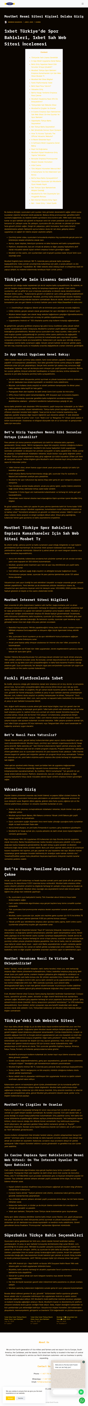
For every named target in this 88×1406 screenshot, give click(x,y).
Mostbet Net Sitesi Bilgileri (42, 79)
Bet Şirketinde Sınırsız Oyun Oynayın (46, 130)
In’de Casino (36, 165)
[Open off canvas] (83, 4)
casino (38, 22)
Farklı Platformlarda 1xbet (41, 83)
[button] (83, 1362)
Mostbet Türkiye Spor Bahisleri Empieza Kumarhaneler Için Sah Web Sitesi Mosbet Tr (46, 73)
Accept (10, 1398)
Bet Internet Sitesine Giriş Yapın (44, 200)
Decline (20, 1398)
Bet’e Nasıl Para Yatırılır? (41, 86)
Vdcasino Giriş (37, 89)
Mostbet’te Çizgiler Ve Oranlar (43, 108)
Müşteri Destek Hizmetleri (41, 162)
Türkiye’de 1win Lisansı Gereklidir (44, 57)
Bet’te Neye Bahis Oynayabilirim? (44, 178)
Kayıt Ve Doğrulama (39, 149)
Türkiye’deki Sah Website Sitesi (43, 105)
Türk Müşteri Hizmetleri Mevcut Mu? (46, 168)
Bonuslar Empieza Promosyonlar (44, 159)
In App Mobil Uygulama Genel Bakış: (46, 61)
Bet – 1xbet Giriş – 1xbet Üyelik (44, 203)
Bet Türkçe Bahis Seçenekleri (43, 127)
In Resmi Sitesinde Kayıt (41, 140)
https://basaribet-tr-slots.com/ (70, 302)
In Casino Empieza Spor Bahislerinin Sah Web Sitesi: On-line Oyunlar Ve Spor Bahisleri (45, 114)
